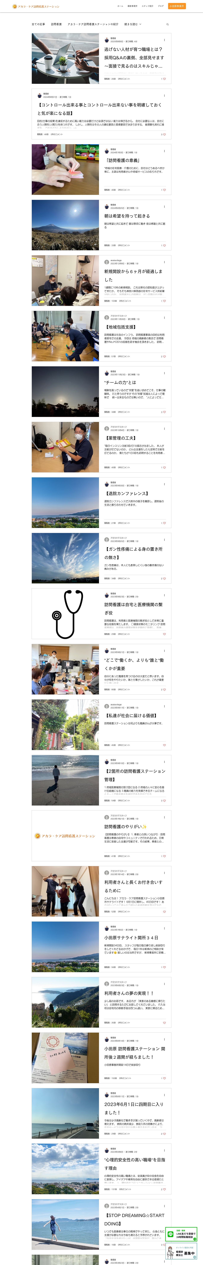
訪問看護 (56, 24)
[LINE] (181, 1234)
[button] (167, 24)
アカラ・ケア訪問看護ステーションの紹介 (93, 24)
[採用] (181, 1251)
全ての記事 (38, 24)
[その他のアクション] (165, 40)
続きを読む (131, 24)
